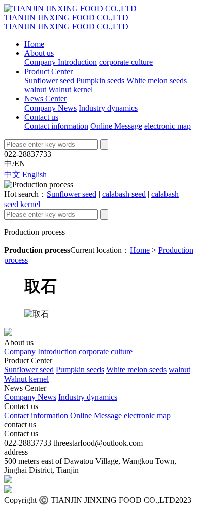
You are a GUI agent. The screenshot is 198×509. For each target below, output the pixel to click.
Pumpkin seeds (100, 80)
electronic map (167, 126)
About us (39, 53)
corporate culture (126, 62)
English (34, 174)
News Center (45, 98)
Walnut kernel (70, 89)
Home (34, 44)
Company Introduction (60, 62)
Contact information (56, 126)
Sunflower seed (49, 80)
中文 (12, 174)
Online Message (116, 126)
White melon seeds (156, 80)
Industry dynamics (108, 108)
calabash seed (124, 194)
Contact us (41, 117)
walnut (35, 89)
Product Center (48, 71)
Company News (50, 108)
